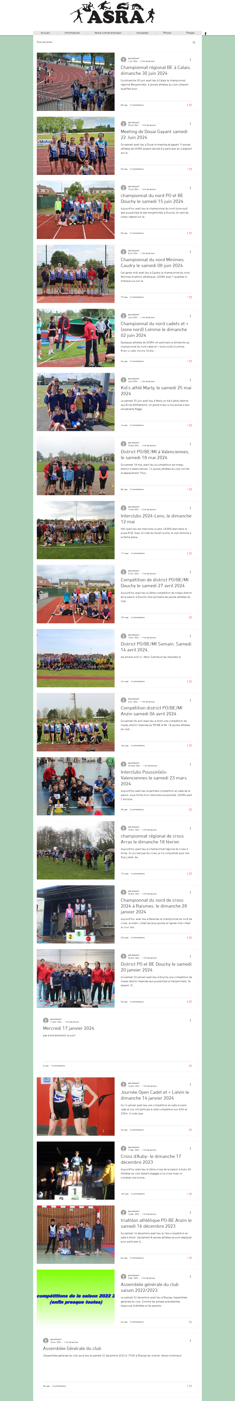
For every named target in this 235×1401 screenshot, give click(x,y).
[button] (72, 33)
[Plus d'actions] (191, 60)
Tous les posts (44, 42)
